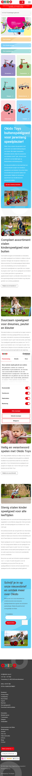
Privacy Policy (4, 694)
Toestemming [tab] (6, 359)
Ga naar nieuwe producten (13, 184)
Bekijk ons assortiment (8, 473)
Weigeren (16, 420)
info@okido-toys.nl (6, 674)
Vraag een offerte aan (8, 753)
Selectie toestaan (16, 416)
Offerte (3, 738)
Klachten (3, 703)
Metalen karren (5, 715)
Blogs (2, 740)
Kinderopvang (4, 729)
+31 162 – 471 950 (6, 676)
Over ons (3, 733)
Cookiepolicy (4, 696)
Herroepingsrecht (5, 705)
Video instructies (5, 735)
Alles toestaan (16, 411)
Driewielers (4, 713)
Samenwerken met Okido (8, 727)
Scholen (3, 731)
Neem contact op (6, 748)
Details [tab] (16, 359)
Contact (3, 742)
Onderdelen (4, 721)
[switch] (27, 393)
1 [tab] (15, 33)
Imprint (3, 701)
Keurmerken (4, 698)
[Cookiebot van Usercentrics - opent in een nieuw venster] (23, 354)
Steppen (3, 719)
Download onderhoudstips (8, 707)
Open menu (29, 2)
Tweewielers (4, 717)
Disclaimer (4, 692)
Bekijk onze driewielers (9, 286)
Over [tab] (26, 359)
